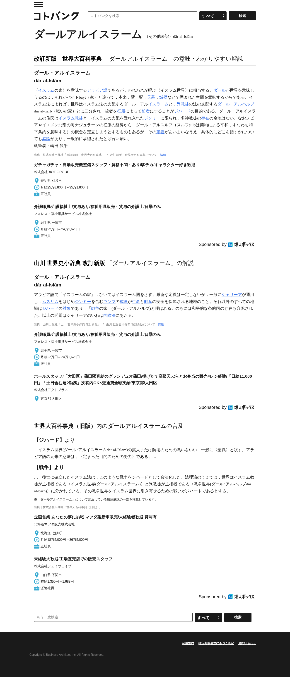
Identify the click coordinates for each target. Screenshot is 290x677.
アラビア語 (97, 90)
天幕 (151, 97)
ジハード (182, 111)
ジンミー (152, 118)
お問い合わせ (247, 643)
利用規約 (188, 643)
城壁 (163, 97)
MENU (38, 4)
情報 (163, 155)
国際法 (109, 315)
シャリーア (232, 294)
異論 (46, 138)
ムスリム (50, 301)
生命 (136, 301)
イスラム (46, 90)
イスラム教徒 (70, 118)
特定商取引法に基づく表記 (216, 643)
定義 (160, 132)
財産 (148, 301)
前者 (146, 111)
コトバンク (56, 15)
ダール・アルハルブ (236, 104)
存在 (205, 118)
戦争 (95, 308)
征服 (121, 111)
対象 (67, 308)
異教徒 (183, 104)
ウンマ (109, 301)
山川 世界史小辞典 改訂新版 (69, 263)
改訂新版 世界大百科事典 (68, 58)
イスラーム (158, 104)
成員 (124, 301)
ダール (219, 90)
